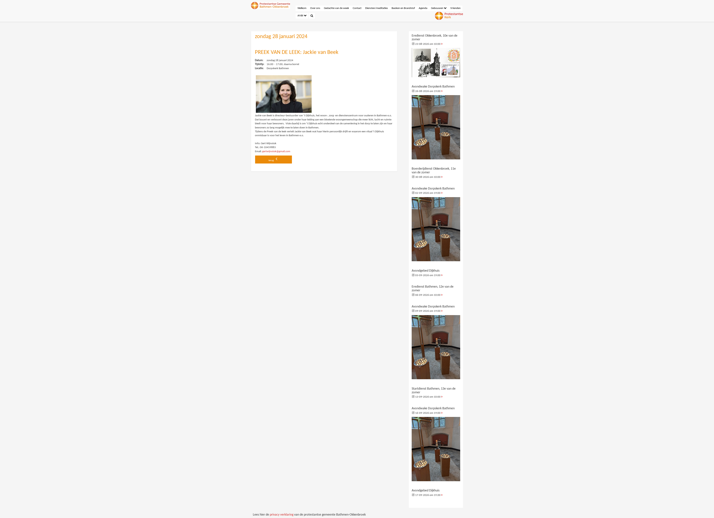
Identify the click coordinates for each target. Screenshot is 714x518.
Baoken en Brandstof (403, 8)
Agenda (423, 8)
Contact (357, 8)
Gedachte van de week (336, 8)
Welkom (302, 8)
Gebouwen (437, 8)
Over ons (315, 8)
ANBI (301, 15)
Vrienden (455, 8)
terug (271, 160)
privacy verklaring (281, 515)
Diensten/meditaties (376, 8)
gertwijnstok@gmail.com (276, 151)
